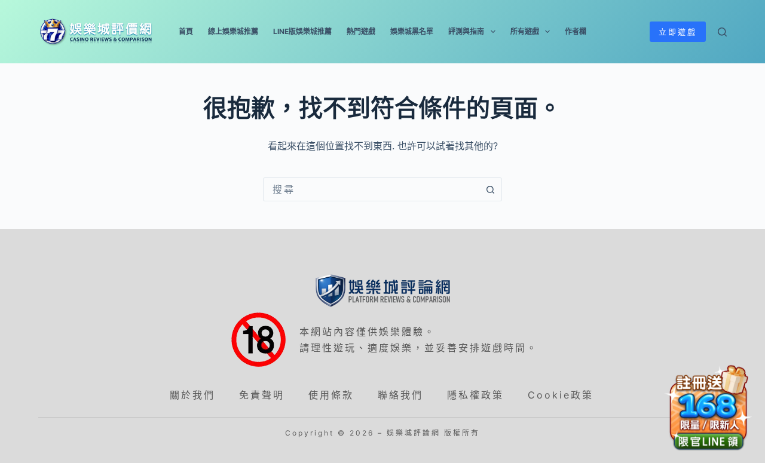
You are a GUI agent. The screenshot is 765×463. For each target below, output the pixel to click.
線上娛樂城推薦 (233, 31)
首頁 (186, 31)
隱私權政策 (475, 395)
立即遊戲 (678, 31)
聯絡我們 (400, 395)
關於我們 (192, 395)
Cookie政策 (560, 395)
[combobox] (371, 189)
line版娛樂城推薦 (302, 31)
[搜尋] (722, 31)
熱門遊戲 (361, 31)
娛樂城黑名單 (411, 31)
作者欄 (575, 31)
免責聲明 (261, 395)
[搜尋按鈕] (490, 189)
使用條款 (331, 395)
